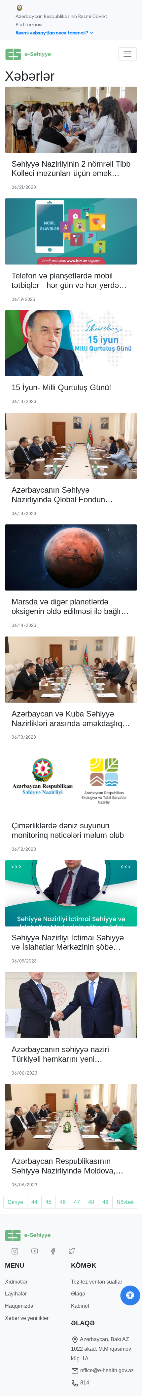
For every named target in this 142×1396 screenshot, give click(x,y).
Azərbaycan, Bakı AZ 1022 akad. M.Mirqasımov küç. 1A (101, 1348)
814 (84, 1382)
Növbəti (126, 1202)
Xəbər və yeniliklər (27, 1318)
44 (34, 1202)
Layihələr (16, 1293)
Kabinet (80, 1306)
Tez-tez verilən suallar (96, 1282)
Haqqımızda (19, 1306)
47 (77, 1202)
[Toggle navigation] (127, 54)
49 (105, 1202)
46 (63, 1202)
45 (49, 1202)
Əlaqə (78, 1293)
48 (91, 1202)
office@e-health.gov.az (106, 1370)
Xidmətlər (16, 1282)
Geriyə (15, 1202)
